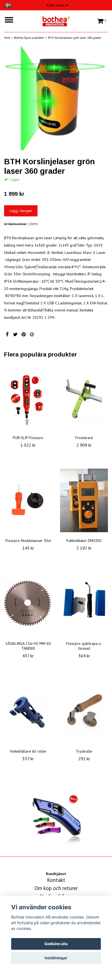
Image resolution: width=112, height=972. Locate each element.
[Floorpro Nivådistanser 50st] (28, 500)
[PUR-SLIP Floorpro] (28, 397)
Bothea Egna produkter (29, 38)
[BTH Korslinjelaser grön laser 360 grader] (56, 98)
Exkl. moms (57, 5)
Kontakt (56, 880)
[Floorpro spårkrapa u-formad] (84, 603)
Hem (7, 38)
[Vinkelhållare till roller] (28, 711)
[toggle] (11, 20)
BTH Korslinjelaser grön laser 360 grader (74, 38)
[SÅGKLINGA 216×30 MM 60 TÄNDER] (28, 603)
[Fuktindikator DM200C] (84, 500)
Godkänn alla (56, 944)
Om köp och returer (56, 888)
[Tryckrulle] (84, 711)
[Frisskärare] (84, 397)
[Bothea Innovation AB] (56, 20)
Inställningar (56, 958)
